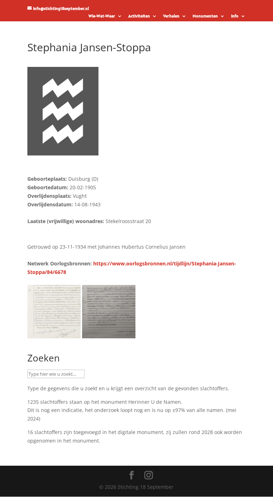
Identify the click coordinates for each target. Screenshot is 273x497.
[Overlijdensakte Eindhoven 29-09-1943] (108, 334)
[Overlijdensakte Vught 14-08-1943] (54, 334)
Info (235, 16)
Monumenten (205, 16)
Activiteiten (139, 16)
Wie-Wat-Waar (102, 16)
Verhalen (171, 16)
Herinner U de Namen (154, 401)
